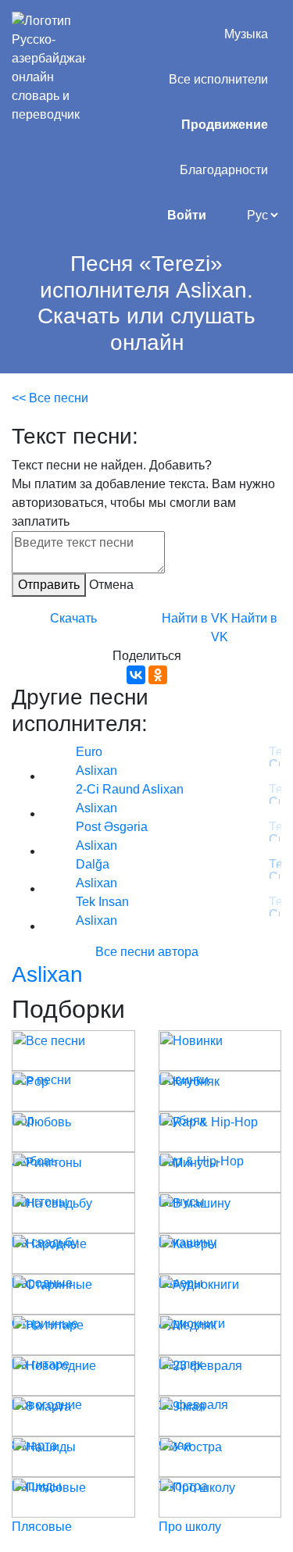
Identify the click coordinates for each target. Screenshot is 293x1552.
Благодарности (224, 170)
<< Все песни (50, 398)
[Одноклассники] (157, 674)
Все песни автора (146, 951)
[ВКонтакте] (136, 674)
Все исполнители (218, 79)
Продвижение (224, 124)
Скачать (73, 618)
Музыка (246, 34)
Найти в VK (195, 618)
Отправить (49, 584)
